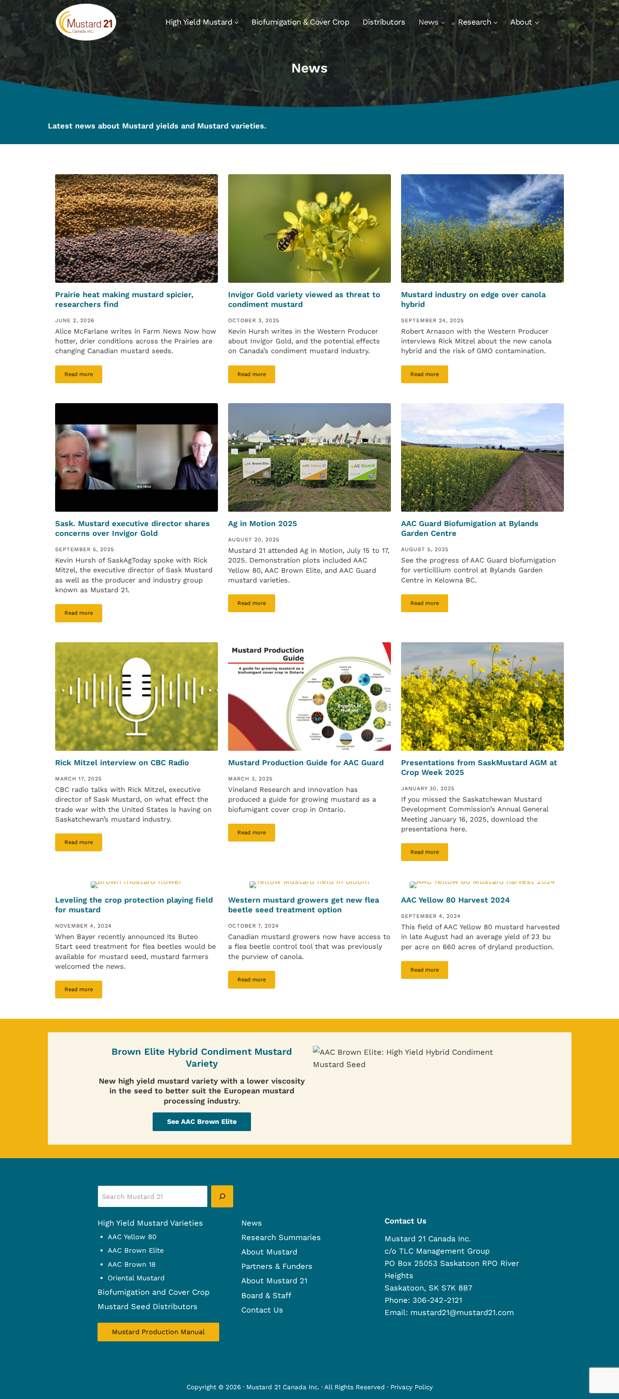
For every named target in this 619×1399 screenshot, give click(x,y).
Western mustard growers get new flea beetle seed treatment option (303, 904)
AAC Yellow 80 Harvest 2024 (455, 899)
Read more (83, 375)
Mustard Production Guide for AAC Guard (306, 762)
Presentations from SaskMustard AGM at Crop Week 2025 (479, 767)
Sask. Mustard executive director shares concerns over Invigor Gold (132, 528)
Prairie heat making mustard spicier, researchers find (124, 299)
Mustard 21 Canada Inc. (282, 1387)
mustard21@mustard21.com (462, 1312)
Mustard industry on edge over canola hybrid (473, 299)
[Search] (222, 1196)
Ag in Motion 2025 (262, 523)
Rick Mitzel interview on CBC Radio (122, 762)
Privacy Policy (411, 1387)
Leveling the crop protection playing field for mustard (134, 904)
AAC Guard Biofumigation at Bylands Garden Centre (469, 528)
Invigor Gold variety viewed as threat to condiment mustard (304, 299)
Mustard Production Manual (158, 1332)
